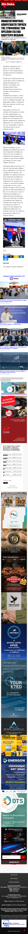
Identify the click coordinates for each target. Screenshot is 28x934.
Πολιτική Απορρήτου (14, 882)
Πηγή (4, 250)
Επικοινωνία (14, 874)
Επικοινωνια (24, 0)
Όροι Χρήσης (14, 878)
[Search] (23, 857)
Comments (12, 485)
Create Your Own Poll (12, 487)
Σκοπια (8, 380)
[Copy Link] (16, 256)
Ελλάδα (20, 61)
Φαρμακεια (6, 0)
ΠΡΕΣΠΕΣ (3, 380)
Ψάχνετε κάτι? (14, 854)
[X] (11, 256)
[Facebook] (5, 256)
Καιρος (11, 0)
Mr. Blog (15, 61)
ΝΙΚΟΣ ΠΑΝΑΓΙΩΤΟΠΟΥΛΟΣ (15, 378)
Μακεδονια (3, 378)
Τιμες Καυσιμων (18, 0)
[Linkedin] (21, 256)
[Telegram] (5, 259)
